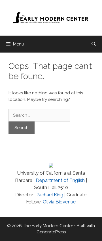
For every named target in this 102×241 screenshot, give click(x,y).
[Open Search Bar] (93, 44)
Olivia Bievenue (59, 202)
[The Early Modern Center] (51, 17)
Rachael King (48, 194)
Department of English (60, 180)
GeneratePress (51, 232)
